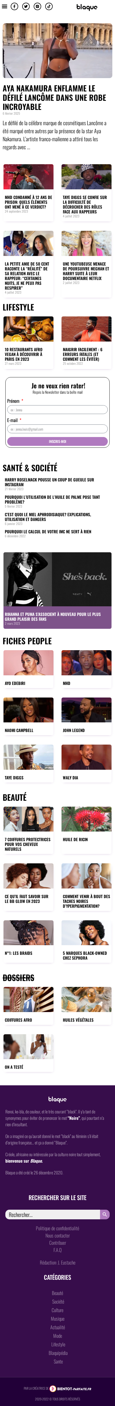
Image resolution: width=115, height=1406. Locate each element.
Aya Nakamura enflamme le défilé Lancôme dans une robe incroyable (54, 97)
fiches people (27, 641)
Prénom (14, 401)
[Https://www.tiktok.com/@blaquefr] (49, 6)
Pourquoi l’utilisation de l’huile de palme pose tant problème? (52, 499)
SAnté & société (30, 468)
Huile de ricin (75, 839)
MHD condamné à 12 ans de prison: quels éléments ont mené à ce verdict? (28, 202)
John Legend (74, 730)
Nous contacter (57, 1235)
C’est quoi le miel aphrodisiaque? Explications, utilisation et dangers (48, 516)
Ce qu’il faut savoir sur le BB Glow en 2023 (26, 898)
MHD (66, 683)
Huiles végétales (78, 1020)
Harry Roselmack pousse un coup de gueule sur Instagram (49, 482)
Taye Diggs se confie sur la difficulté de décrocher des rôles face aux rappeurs (85, 204)
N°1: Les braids (18, 953)
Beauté (14, 797)
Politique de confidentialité (57, 1228)
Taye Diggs (14, 777)
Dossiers (18, 977)
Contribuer (57, 1242)
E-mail (13, 420)
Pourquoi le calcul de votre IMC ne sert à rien (48, 531)
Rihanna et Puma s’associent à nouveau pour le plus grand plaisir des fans (53, 616)
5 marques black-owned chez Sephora (85, 955)
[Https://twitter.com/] (26, 6)
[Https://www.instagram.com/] (37, 6)
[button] (4, 6)
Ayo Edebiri (15, 683)
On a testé (14, 1067)
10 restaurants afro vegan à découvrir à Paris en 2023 (24, 354)
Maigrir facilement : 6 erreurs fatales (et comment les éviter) (82, 354)
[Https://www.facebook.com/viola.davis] (14, 6)
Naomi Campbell (19, 730)
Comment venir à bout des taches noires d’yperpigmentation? (86, 901)
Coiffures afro (18, 1020)
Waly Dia (70, 777)
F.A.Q (57, 1249)
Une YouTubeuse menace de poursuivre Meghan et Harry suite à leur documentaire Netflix (86, 271)
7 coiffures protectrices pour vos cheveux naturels (28, 844)
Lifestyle (18, 307)
